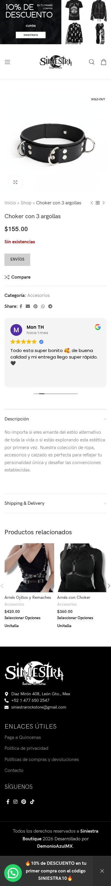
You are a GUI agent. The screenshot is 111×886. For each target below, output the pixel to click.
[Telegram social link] (50, 307)
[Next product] (104, 203)
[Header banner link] (55, 22)
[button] (13, 873)
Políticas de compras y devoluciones (41, 759)
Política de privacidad (26, 748)
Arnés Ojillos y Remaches (27, 597)
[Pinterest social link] (35, 307)
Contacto (13, 770)
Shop (26, 203)
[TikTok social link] (32, 802)
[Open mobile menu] (7, 62)
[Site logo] (55, 62)
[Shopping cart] (104, 62)
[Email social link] (28, 307)
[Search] (92, 62)
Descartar (102, 871)
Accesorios (38, 295)
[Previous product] (92, 203)
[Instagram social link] (15, 802)
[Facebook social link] (21, 307)
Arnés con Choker (73, 597)
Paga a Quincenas (22, 737)
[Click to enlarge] (15, 182)
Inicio (10, 203)
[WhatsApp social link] (42, 307)
